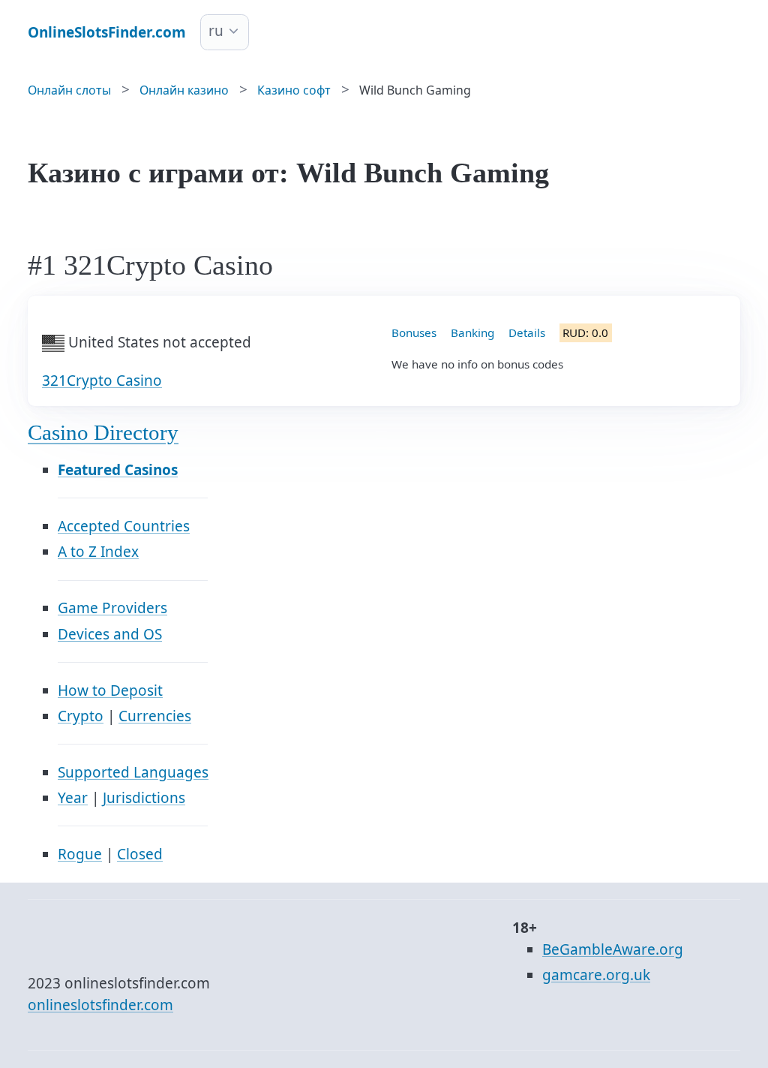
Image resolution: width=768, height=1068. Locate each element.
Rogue (80, 854)
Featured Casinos (118, 470)
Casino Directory (103, 432)
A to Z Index (98, 551)
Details (526, 332)
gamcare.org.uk (596, 975)
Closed (140, 854)
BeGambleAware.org (612, 949)
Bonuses (414, 332)
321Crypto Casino (102, 380)
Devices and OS (110, 634)
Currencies (154, 716)
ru (216, 31)
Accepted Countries (124, 526)
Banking (472, 332)
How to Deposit (110, 690)
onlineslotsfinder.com (100, 1005)
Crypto (81, 716)
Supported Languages (133, 772)
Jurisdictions (144, 798)
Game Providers (112, 608)
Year (73, 798)
